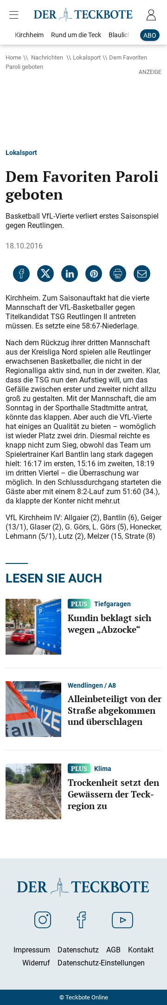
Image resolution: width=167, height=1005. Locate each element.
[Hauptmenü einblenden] (15, 15)
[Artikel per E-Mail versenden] (142, 273)
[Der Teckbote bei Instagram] (42, 919)
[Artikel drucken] (117, 273)
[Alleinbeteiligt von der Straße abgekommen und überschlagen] (33, 709)
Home (13, 57)
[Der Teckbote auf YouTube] (122, 919)
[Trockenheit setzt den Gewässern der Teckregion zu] (33, 791)
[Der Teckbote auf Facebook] (81, 919)
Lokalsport (87, 57)
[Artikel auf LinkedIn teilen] (69, 273)
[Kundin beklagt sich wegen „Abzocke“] (33, 626)
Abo (149, 35)
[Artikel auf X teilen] (45, 273)
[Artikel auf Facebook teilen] (21, 273)
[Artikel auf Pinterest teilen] (93, 273)
